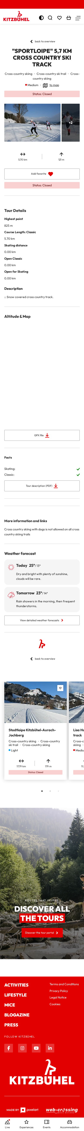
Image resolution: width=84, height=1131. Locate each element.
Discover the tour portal (39, 932)
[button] (78, 17)
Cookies (55, 1004)
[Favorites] (60, 688)
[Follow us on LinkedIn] (50, 1048)
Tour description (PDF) (39, 485)
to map (54, 85)
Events (46, 1127)
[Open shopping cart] (69, 17)
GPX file (39, 435)
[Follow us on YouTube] (36, 1048)
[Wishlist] (59, 17)
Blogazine (17, 1015)
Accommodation (69, 1127)
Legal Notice (58, 997)
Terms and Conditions (64, 984)
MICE (9, 1005)
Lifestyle (15, 995)
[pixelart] (22, 1110)
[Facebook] (8, 1048)
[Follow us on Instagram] (22, 1048)
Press (11, 1025)
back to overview (45, 41)
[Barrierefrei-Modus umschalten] (41, 17)
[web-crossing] (62, 1110)
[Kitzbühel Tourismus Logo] (16, 16)
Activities (16, 985)
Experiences (26, 1127)
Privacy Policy (59, 991)
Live (7, 1127)
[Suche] (50, 17)
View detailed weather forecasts (39, 620)
